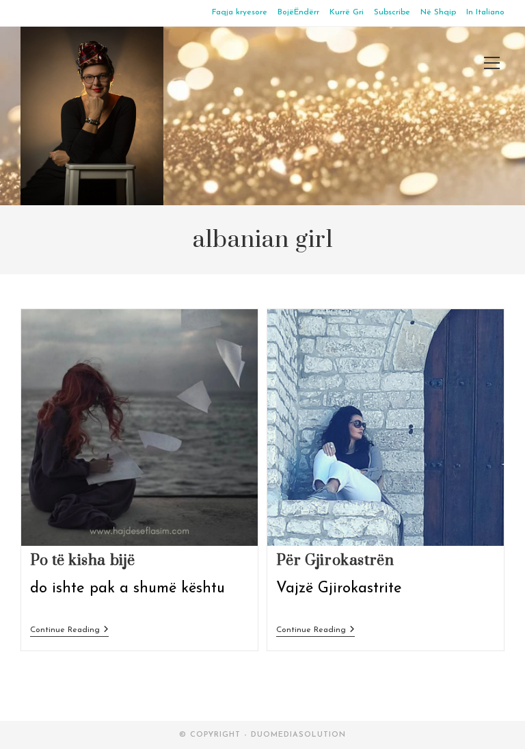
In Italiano (485, 12)
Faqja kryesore (239, 12)
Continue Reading (69, 631)
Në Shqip (438, 12)
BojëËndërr (298, 12)
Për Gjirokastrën (335, 560)
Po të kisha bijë (83, 560)
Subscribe (392, 12)
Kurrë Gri (346, 12)
